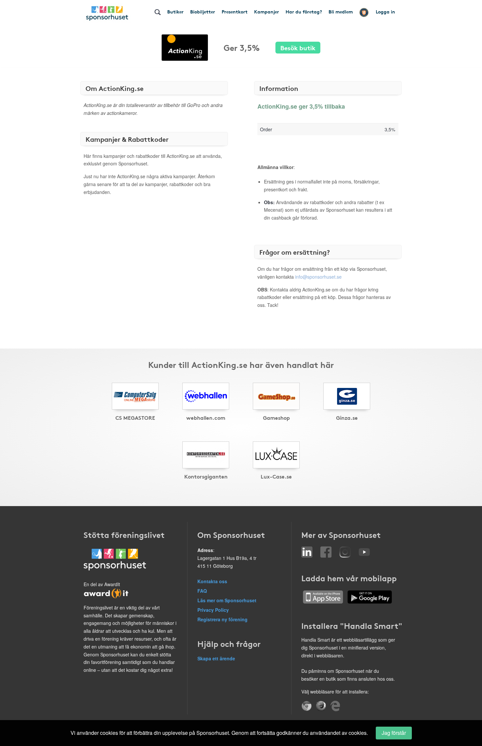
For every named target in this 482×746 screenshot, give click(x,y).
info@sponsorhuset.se (318, 276)
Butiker (175, 11)
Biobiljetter (202, 11)
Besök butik (297, 47)
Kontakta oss (212, 581)
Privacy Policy (213, 610)
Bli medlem (341, 11)
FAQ (202, 590)
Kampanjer (266, 11)
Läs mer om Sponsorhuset (226, 600)
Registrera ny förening (222, 619)
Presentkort (235, 11)
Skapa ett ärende (216, 658)
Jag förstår (394, 732)
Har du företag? (304, 11)
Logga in (385, 11)
